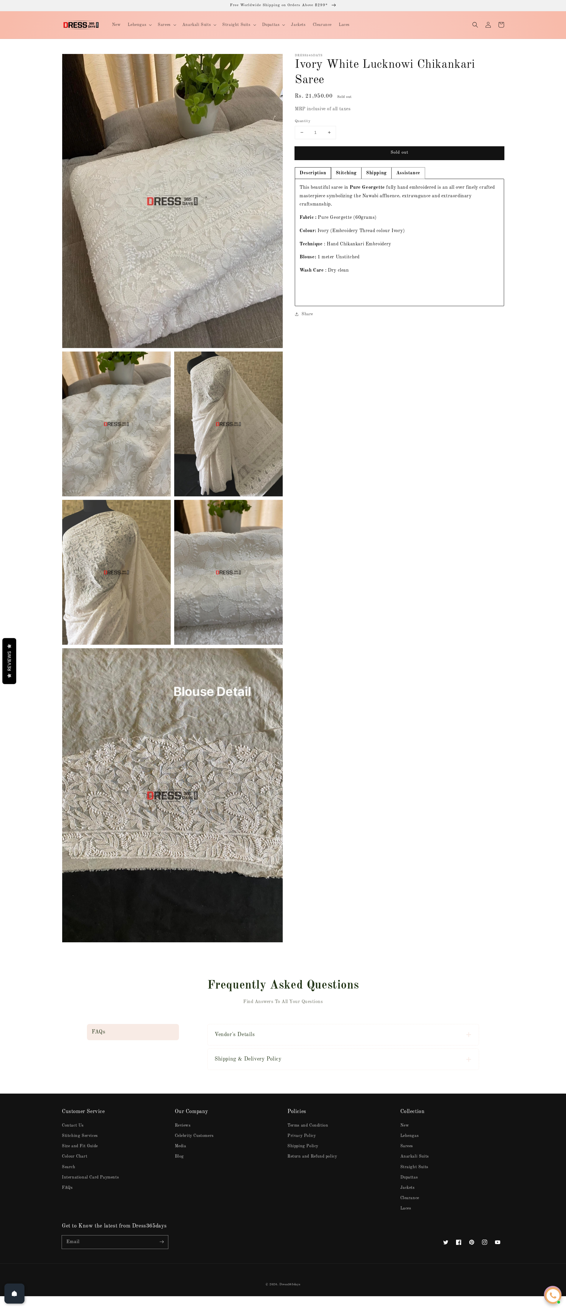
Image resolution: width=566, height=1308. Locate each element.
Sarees (406, 1146)
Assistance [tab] (408, 172)
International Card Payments (90, 1177)
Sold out (399, 152)
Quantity (302, 121)
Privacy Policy (301, 1136)
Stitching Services (80, 1136)
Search (68, 1167)
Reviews (183, 1125)
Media (180, 1146)
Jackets (407, 1188)
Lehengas (409, 1136)
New (404, 1125)
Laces (405, 1208)
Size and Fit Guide (80, 1146)
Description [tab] (313, 172)
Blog (179, 1156)
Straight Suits (414, 1167)
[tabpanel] (399, 242)
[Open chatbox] (553, 1295)
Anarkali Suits (414, 1156)
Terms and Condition (307, 1125)
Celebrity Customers (194, 1136)
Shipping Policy (302, 1146)
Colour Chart (74, 1156)
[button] (475, 24)
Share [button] (307, 314)
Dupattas (409, 1177)
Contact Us (73, 1125)
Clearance (409, 1198)
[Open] (14, 1294)
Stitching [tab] (346, 172)
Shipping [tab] (376, 172)
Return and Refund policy (312, 1156)
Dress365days (289, 1284)
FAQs (67, 1188)
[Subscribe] (161, 1241)
